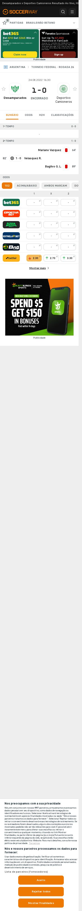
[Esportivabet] (11, 215)
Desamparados (15, 99)
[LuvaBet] (11, 226)
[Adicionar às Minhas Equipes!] (3, 90)
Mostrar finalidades (41, 903)
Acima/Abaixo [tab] (27, 187)
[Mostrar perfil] (15, 90)
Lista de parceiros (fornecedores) (26, 871)
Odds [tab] (29, 116)
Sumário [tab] (12, 116)
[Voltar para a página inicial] (23, 12)
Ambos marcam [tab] (55, 187)
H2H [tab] (42, 116)
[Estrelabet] (11, 237)
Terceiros (34, 843)
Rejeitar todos (41, 891)
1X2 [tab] (7, 187)
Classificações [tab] (62, 116)
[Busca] (63, 11)
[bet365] (11, 204)
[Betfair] (11, 259)
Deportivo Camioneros (63, 101)
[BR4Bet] (11, 248)
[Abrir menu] (72, 11)
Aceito (41, 880)
